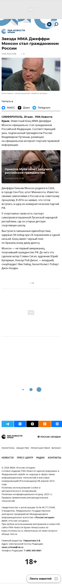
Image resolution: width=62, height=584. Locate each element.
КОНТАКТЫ (54, 458)
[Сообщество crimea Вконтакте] (20, 424)
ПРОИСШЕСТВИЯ (40, 448)
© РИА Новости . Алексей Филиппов (16, 93)
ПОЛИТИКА (8, 448)
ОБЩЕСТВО (22, 448)
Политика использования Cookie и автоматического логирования (21, 489)
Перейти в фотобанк (39, 93)
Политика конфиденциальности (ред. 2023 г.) (27, 494)
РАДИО (40, 458)
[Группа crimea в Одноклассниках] (45, 424)
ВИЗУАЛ (56, 448)
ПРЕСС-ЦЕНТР (25, 458)
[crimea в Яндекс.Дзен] (32, 424)
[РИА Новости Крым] (13, 31)
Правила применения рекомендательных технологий (25, 499)
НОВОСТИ (8, 458)
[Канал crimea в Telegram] (8, 424)
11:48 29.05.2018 (9, 54)
